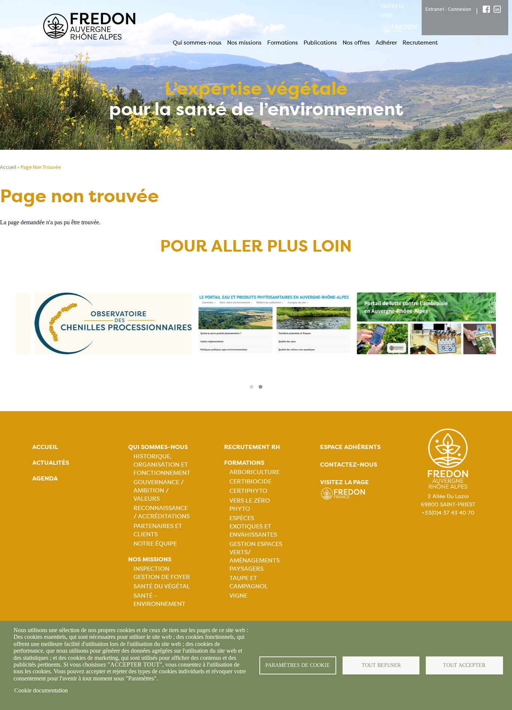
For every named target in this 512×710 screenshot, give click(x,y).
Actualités (50, 463)
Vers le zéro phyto (249, 505)
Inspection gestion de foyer (161, 573)
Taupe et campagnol (248, 582)
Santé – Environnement (159, 600)
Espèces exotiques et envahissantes (253, 526)
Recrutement (420, 42)
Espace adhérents (350, 447)
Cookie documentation (41, 690)
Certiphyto (248, 491)
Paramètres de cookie (297, 665)
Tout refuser (381, 665)
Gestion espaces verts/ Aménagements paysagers (255, 556)
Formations (282, 42)
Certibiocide (250, 481)
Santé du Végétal (161, 586)
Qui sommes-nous (197, 42)
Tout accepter (464, 665)
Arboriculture (254, 472)
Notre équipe (155, 543)
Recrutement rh (252, 447)
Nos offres (356, 42)
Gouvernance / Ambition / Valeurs (158, 490)
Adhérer (386, 42)
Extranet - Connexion (448, 9)
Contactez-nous (348, 464)
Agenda (45, 478)
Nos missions (244, 42)
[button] (251, 387)
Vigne (238, 596)
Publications (320, 42)
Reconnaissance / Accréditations (161, 512)
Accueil (45, 447)
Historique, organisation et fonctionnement (161, 464)
